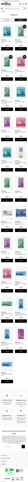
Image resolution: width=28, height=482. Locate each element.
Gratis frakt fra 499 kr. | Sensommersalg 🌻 (10, 1)
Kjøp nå (7, 48)
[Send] (23, 446)
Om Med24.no (4, 455)
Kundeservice (4, 461)
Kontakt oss (3, 464)
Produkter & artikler (5, 458)
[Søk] (25, 8)
